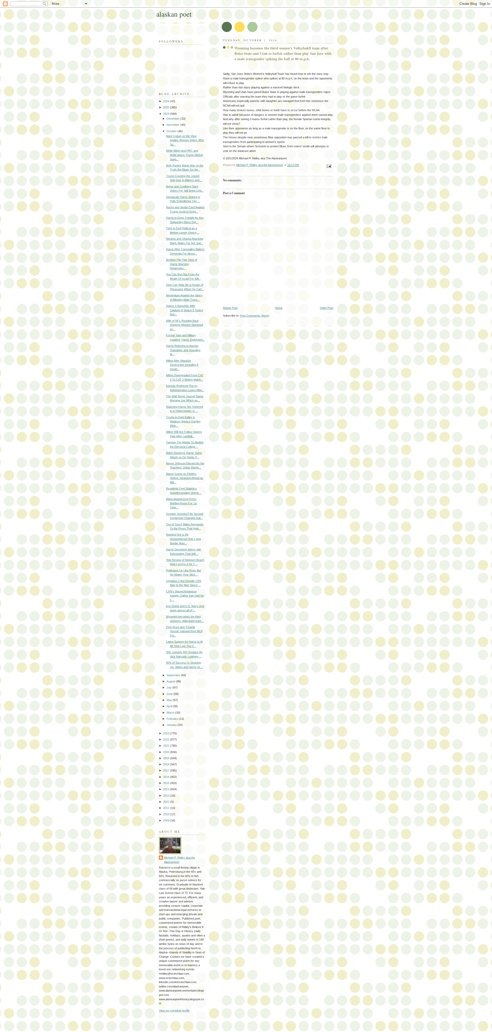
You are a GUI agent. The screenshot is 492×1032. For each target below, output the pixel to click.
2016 (166, 776)
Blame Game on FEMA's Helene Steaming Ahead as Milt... (184, 478)
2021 (166, 745)
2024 (166, 113)
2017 (166, 770)
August (171, 681)
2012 (166, 801)
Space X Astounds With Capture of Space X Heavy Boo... (184, 310)
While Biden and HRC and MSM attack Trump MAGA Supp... (184, 155)
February (173, 718)
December (173, 118)
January (172, 724)
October (172, 131)
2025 (166, 107)
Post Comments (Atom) (254, 315)
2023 (166, 733)
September (174, 675)
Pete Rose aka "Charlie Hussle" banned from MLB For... (184, 631)
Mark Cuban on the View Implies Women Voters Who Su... (185, 140)
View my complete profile (174, 1010)
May (170, 700)
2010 (166, 814)
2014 (166, 789)
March (171, 712)
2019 (166, 758)
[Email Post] (328, 166)
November (173, 124)
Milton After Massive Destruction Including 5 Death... (182, 365)
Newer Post (230, 307)
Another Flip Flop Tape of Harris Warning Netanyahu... (181, 264)
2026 (166, 101)
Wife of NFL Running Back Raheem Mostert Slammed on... (184, 325)
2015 (166, 783)
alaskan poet (174, 14)
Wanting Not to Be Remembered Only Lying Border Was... (183, 539)
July (169, 687)
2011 (166, 807)
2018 (166, 764)
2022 (166, 739)
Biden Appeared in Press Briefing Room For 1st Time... (181, 503)
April (170, 706)
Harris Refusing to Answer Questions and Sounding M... (183, 350)
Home (278, 307)
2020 (166, 752)
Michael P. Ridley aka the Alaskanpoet (179, 859)
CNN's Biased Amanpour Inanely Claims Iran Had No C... (185, 595)
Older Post (326, 307)
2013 (166, 795)
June (170, 693)
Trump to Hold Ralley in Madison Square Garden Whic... (183, 421)
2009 (166, 820)
